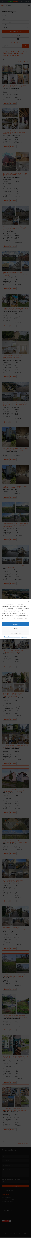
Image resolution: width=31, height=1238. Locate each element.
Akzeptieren (15, 624)
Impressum (24, 637)
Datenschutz (16, 637)
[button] (28, 601)
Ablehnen (15, 629)
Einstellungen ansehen (15, 633)
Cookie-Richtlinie (8, 637)
